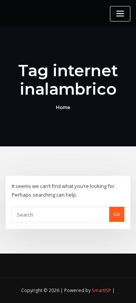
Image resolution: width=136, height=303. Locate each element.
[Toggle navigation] (120, 14)
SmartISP (101, 290)
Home (63, 107)
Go (116, 214)
